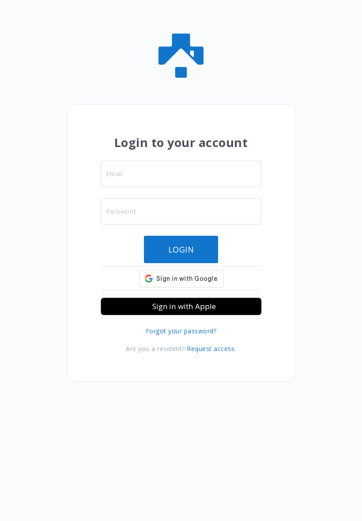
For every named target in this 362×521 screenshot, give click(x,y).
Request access (210, 348)
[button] (181, 306)
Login (181, 249)
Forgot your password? (181, 331)
